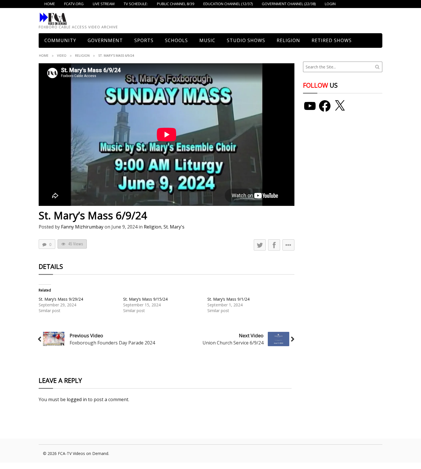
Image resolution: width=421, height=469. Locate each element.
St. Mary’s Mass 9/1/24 (228, 299)
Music (207, 40)
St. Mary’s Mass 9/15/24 (145, 299)
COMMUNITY (60, 40)
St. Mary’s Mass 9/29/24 (61, 299)
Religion (288, 40)
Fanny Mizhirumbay (82, 227)
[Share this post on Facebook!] (274, 245)
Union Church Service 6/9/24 (232, 343)
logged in (77, 399)
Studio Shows (246, 40)
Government (105, 40)
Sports (144, 40)
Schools (176, 40)
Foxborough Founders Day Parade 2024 (112, 343)
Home (43, 55)
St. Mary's (174, 227)
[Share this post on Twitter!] (260, 245)
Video (61, 55)
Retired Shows (332, 40)
